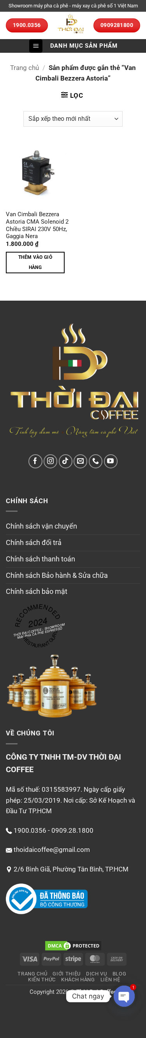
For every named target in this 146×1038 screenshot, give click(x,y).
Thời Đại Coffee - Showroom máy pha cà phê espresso (39, 631)
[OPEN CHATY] (124, 996)
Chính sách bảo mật (36, 591)
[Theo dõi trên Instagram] (50, 461)
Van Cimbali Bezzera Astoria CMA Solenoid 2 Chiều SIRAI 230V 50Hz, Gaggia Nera (37, 225)
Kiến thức (42, 979)
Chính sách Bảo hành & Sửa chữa (57, 575)
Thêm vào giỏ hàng (35, 262)
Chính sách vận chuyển (41, 526)
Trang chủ (24, 68)
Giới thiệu (67, 974)
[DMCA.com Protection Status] (73, 945)
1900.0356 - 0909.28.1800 (53, 830)
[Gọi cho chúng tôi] (95, 461)
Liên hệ (110, 979)
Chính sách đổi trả (34, 542)
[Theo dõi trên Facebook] (35, 461)
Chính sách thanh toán (40, 559)
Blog (120, 974)
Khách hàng (78, 979)
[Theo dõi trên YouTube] (111, 461)
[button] (35, 46)
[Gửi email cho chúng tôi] (80, 461)
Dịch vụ (96, 974)
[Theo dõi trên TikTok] (65, 461)
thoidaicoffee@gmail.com (52, 849)
